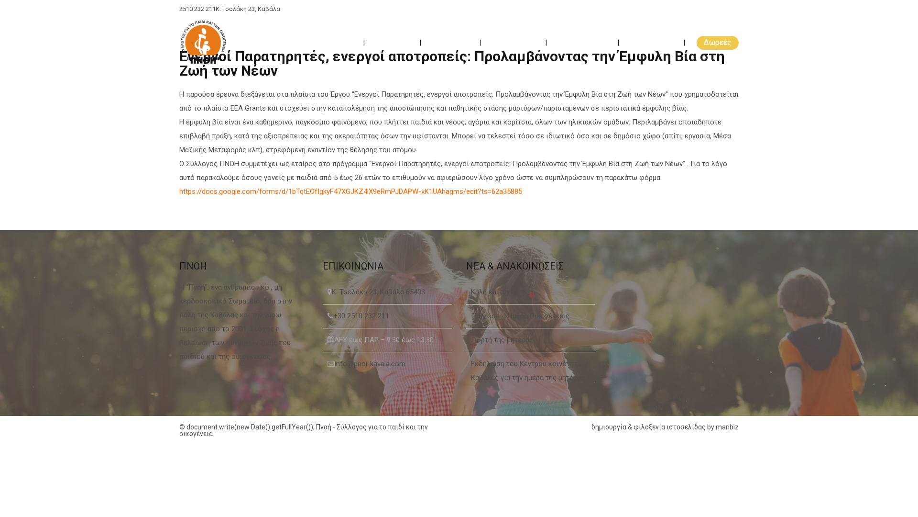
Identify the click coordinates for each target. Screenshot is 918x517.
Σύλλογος (393, 42)
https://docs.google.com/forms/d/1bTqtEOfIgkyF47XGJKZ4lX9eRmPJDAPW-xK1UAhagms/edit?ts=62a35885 (350, 191)
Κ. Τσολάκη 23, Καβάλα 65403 (378, 292)
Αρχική (341, 42)
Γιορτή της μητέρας (502, 340)
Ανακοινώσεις (583, 42)
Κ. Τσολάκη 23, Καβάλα (248, 8)
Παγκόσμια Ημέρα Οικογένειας (520, 316)
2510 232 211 (197, 8)
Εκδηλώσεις (514, 42)
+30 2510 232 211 (361, 316)
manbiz (727, 427)
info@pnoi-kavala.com (370, 364)
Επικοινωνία (652, 42)
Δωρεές (718, 42)
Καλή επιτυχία (493, 292)
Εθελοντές (451, 42)
